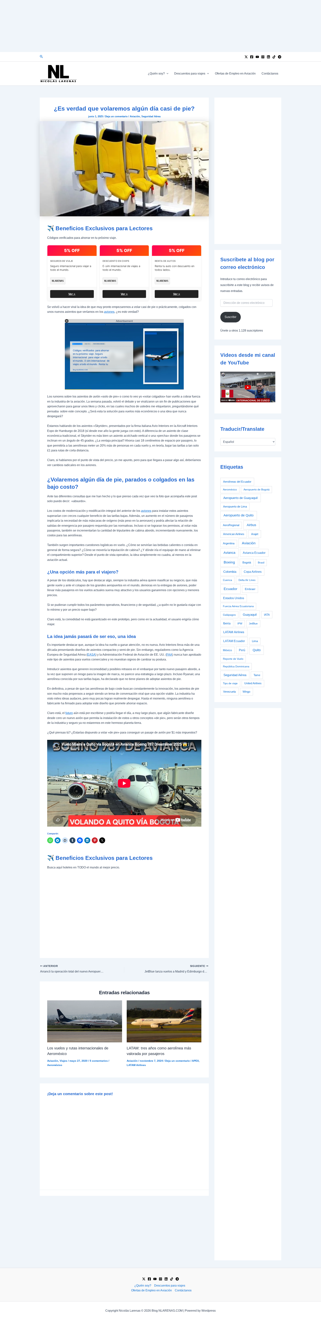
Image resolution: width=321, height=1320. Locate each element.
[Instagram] (263, 57)
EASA (91, 654)
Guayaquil (250, 614)
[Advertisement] (160, 26)
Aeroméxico (54, 1065)
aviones (109, 311)
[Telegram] (279, 57)
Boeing (229, 562)
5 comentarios (99, 1060)
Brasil (261, 562)
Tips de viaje (230, 683)
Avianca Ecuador (254, 552)
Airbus (251, 525)
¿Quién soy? (156, 73)
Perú (242, 650)
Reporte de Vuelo (233, 658)
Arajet (254, 534)
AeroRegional (231, 525)
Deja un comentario (116, 116)
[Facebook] (251, 57)
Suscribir (230, 317)
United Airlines (253, 683)
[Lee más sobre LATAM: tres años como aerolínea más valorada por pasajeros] (164, 1021)
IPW (239, 623)
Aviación (135, 116)
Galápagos (229, 614)
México (227, 650)
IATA (267, 614)
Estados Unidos (233, 598)
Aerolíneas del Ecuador (237, 481)
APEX (195, 1060)
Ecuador (230, 589)
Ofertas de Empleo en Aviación (235, 73)
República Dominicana (236, 666)
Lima (255, 641)
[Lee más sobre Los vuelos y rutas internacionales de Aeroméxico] (84, 1021)
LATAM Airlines (136, 1065)
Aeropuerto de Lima (235, 506)
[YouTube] (257, 57)
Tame (257, 675)
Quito (257, 650)
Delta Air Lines (247, 580)
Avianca (229, 553)
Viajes (63, 1060)
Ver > (71, 293)
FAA (169, 654)
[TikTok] (274, 57)
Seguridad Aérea (150, 116)
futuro (69, 713)
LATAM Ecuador (234, 641)
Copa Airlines (253, 571)
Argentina (228, 543)
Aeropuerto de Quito (238, 515)
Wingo (246, 691)
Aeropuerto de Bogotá (257, 489)
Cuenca (227, 580)
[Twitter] (246, 57)
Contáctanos (270, 73)
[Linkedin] (268, 57)
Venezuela (229, 691)
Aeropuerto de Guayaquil (240, 498)
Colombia (229, 571)
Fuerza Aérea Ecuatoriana (238, 606)
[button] (41, 56)
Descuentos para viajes (189, 73)
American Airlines (233, 534)
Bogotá (246, 562)
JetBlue (253, 623)
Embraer (250, 589)
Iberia (227, 623)
